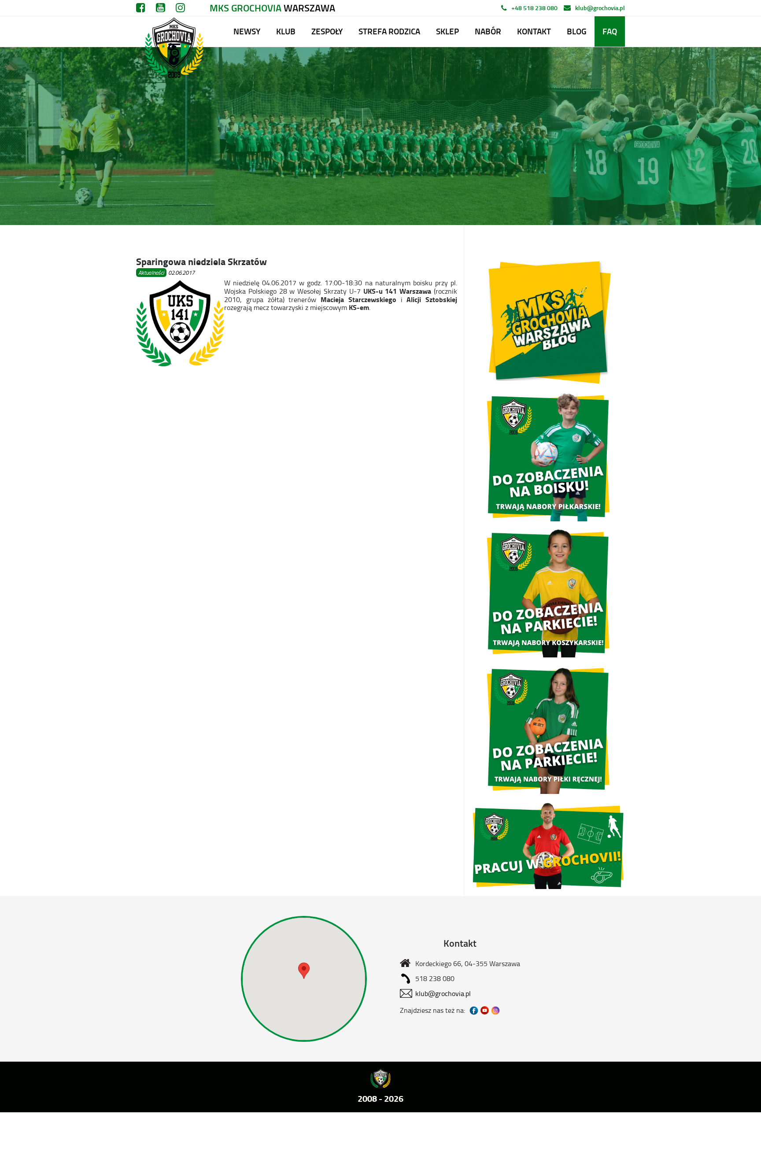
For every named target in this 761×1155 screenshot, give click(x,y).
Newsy (246, 31)
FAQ (609, 31)
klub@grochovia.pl (600, 8)
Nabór (488, 31)
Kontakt (534, 31)
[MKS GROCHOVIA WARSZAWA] (173, 31)
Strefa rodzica (389, 31)
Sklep (447, 31)
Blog (577, 31)
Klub (286, 31)
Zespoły (327, 31)
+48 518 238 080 (534, 8)
